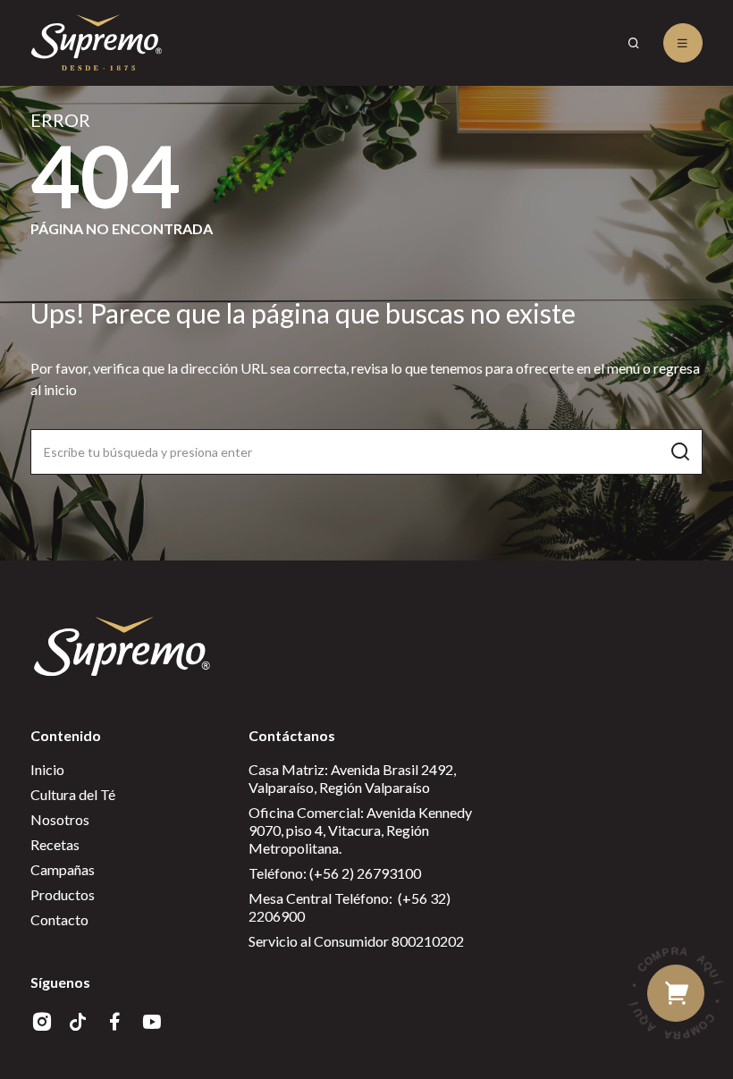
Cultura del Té (72, 794)
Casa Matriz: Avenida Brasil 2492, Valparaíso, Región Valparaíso (352, 778)
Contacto (59, 919)
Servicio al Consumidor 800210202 (356, 940)
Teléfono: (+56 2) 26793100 (335, 872)
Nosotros (59, 819)
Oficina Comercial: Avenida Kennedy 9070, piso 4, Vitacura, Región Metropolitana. (360, 830)
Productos (62, 894)
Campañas (62, 869)
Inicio (47, 769)
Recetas (55, 844)
